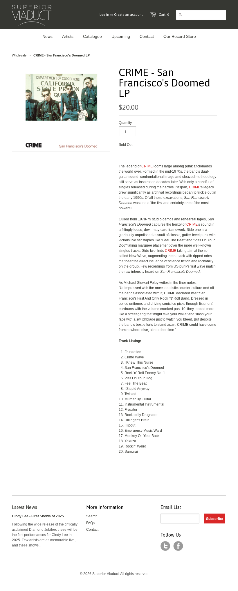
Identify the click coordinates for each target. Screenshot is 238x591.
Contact (92, 530)
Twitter (165, 546)
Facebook (178, 546)
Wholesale (19, 55)
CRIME (147, 166)
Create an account (128, 15)
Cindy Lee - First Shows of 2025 (38, 516)
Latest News (24, 507)
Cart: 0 (164, 15)
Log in (104, 15)
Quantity (125, 123)
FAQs (90, 523)
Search (92, 516)
